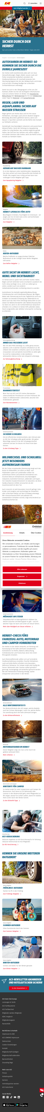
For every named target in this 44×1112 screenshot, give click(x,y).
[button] (3, 1097)
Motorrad (16, 98)
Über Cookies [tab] (36, 533)
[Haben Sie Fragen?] (42, 1095)
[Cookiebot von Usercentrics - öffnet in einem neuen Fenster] (32, 526)
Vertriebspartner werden (10, 1084)
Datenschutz (6, 1041)
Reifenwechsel (20, 96)
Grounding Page (7, 1063)
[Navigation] (41, 3)
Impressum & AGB (8, 1034)
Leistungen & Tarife (8, 1002)
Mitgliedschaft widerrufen (11, 1055)
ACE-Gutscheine (7, 1087)
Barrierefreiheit (7, 1059)
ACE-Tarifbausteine (8, 1006)
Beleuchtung (6, 96)
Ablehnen (22, 583)
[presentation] (22, 168)
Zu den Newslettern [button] (18, 988)
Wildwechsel (37, 96)
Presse (4, 1073)
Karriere (5, 1080)
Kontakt (4, 1048)
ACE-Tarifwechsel (8, 1009)
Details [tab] (22, 533)
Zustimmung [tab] (8, 533)
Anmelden (33, 3)
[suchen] (24, 3)
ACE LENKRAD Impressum (10, 1038)
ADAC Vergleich (7, 1017)
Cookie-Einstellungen (9, 1045)
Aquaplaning (34, 94)
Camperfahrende (29, 98)
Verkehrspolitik (7, 1076)
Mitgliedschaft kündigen (10, 1052)
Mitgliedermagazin (8, 1020)
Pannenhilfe (6, 1024)
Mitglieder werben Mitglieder (12, 1013)
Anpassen (21, 576)
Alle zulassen (22, 569)
